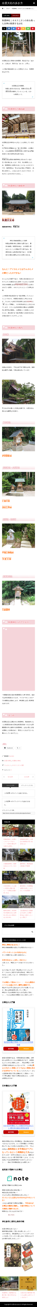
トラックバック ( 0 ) (27, 785)
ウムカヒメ (7, 765)
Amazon (26, 1048)
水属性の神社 (16, 761)
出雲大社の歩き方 (12, 3)
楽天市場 (11, 1048)
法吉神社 (29, 301)
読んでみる (11, 1215)
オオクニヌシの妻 (18, 765)
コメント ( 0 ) (10, 785)
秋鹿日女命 (8, 220)
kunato (11, 756)
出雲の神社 (6, 15)
